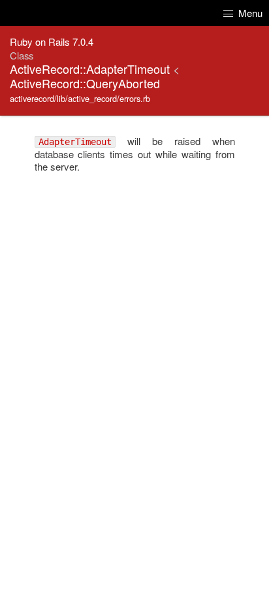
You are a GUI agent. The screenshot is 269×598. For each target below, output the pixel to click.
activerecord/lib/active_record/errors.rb (80, 98)
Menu (249, 13)
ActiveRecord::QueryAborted (85, 83)
